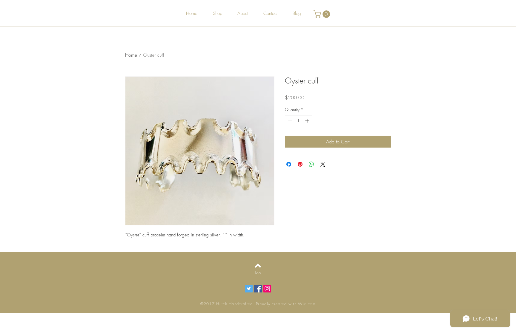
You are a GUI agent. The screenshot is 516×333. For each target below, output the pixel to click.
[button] (323, 14)
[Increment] (307, 120)
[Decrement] (289, 120)
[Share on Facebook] (288, 164)
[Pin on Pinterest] (300, 164)
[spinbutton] (298, 120)
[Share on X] (322, 164)
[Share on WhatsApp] (311, 164)
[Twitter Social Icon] (249, 288)
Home (131, 55)
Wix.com (306, 303)
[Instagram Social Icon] (267, 288)
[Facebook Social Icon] (258, 288)
